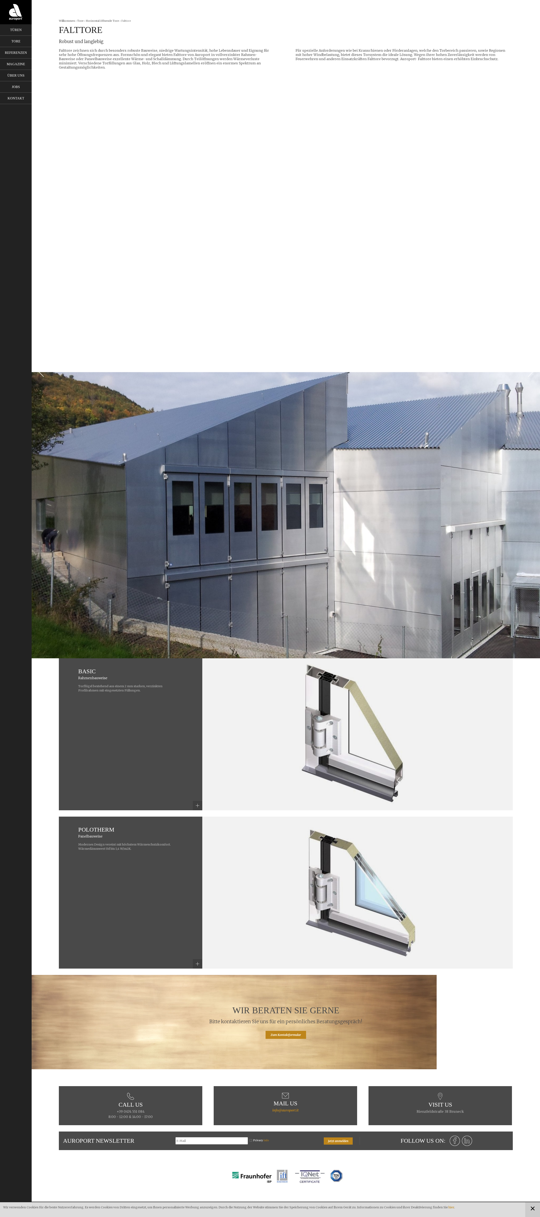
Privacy (261, 1140)
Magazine (16, 64)
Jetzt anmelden (338, 1141)
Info (266, 1140)
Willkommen (67, 20)
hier (451, 1207)
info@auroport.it (285, 1110)
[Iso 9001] (309, 1175)
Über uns (15, 75)
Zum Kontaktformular (286, 1035)
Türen (16, 30)
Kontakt (16, 98)
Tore (15, 41)
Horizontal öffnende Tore (102, 20)
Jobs (16, 87)
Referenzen (16, 52)
